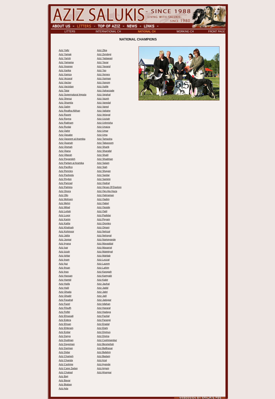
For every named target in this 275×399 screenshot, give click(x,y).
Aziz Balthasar (105, 348)
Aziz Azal (102, 360)
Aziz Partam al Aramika (71, 163)
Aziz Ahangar (104, 372)
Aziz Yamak (65, 54)
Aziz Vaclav (65, 82)
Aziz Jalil (102, 296)
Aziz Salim (64, 106)
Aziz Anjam (103, 368)
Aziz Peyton (65, 179)
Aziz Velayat (103, 114)
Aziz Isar (63, 247)
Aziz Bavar (64, 380)
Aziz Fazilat (103, 316)
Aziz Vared (103, 106)
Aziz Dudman (66, 340)
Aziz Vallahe (104, 110)
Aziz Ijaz (63, 263)
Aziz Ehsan (65, 324)
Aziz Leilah (65, 211)
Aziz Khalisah (66, 227)
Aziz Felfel (64, 312)
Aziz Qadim (103, 199)
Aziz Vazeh (103, 98)
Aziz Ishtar (64, 255)
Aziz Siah (102, 167)
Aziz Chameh (66, 356)
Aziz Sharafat (104, 151)
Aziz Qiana (65, 151)
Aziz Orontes (104, 223)
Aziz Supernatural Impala (72, 94)
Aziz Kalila (64, 223)
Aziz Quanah (66, 143)
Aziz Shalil (103, 155)
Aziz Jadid (102, 287)
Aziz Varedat (104, 102)
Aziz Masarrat (104, 247)
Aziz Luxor (64, 215)
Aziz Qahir (64, 130)
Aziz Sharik (103, 147)
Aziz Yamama (66, 62)
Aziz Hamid (65, 279)
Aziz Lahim (103, 267)
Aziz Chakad (66, 372)
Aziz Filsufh (65, 308)
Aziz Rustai (65, 126)
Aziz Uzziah (103, 118)
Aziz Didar (64, 352)
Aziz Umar (102, 130)
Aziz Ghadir (65, 296)
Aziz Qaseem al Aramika (72, 138)
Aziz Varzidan (66, 86)
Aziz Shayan (104, 171)
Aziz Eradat (103, 324)
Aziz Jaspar (65, 239)
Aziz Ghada (65, 291)
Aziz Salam (103, 163)
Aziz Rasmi (65, 114)
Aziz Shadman (105, 159)
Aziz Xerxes (103, 74)
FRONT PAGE (216, 31)
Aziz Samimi (104, 179)
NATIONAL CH (146, 31)
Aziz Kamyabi (104, 275)
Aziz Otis (63, 195)
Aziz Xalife (103, 86)
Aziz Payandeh (67, 159)
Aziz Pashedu (66, 175)
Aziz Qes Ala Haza (107, 191)
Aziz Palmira (65, 187)
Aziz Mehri (64, 203)
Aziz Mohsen (66, 199)
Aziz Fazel (64, 304)
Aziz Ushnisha (105, 122)
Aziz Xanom (103, 82)
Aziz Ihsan (64, 267)
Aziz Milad (64, 207)
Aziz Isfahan (103, 304)
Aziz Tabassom (105, 143)
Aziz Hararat (104, 308)
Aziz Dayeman (67, 344)
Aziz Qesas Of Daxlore (109, 187)
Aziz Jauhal (103, 283)
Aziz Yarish (65, 58)
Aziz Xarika (65, 70)
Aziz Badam (103, 356)
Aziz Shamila (66, 102)
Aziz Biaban (65, 384)
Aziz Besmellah (105, 344)
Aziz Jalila (64, 235)
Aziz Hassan (65, 275)
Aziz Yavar (103, 62)
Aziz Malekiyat (105, 251)
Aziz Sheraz (65, 98)
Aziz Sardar (103, 175)
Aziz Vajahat (104, 94)
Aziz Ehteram (66, 328)
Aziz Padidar (104, 215)
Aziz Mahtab (104, 255)
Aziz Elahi (102, 328)
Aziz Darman (66, 348)
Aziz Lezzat (103, 259)
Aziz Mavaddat (105, 243)
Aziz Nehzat (103, 231)
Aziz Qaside (103, 207)
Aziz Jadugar (104, 300)
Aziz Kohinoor (66, 231)
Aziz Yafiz (64, 50)
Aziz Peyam (103, 219)
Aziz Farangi (104, 320)
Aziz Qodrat (103, 183)
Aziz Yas (101, 70)
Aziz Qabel (103, 203)
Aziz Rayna (65, 118)
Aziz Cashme (66, 364)
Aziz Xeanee (66, 66)
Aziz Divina (103, 336)
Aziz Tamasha (104, 138)
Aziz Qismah (65, 147)
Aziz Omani (103, 227)
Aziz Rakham (66, 122)
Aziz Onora (65, 191)
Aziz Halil (64, 287)
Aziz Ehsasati (66, 316)
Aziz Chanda (66, 360)
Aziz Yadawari (105, 58)
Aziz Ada (63, 388)
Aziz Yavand (104, 66)
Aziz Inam (64, 259)
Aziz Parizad (65, 183)
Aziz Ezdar (64, 332)
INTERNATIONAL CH (108, 31)
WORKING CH (185, 31)
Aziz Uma (102, 134)
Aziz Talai (64, 90)
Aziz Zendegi (104, 54)
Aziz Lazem (103, 263)
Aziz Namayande (106, 239)
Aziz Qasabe (66, 134)
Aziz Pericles (66, 171)
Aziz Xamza (65, 74)
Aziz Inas (64, 271)
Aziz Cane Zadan (68, 368)
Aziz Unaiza (103, 126)
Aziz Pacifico (66, 167)
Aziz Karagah (104, 271)
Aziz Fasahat (66, 300)
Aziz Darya (65, 336)
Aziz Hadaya (104, 312)
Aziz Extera (65, 320)
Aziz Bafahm (104, 352)
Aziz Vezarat (65, 78)
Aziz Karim (64, 219)
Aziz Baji (63, 376)
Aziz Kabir (102, 279)
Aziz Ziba (102, 50)
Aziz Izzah (64, 251)
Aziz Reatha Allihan (69, 110)
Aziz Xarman (104, 78)
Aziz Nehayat (104, 235)
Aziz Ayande (104, 364)
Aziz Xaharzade (105, 90)
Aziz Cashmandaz (107, 340)
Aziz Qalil (102, 211)
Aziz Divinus (104, 332)
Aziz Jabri (102, 291)
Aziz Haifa (64, 283)
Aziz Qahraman (105, 195)
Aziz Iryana (65, 243)
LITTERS (69, 31)
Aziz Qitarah (65, 155)
